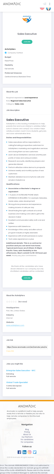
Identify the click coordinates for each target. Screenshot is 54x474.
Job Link (27, 42)
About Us (27, 434)
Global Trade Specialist (17, 382)
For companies (27, 442)
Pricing (27, 432)
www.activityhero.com (15, 325)
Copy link (10, 351)
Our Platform (27, 437)
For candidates (27, 439)
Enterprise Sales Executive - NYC (20, 370)
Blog (27, 429)
